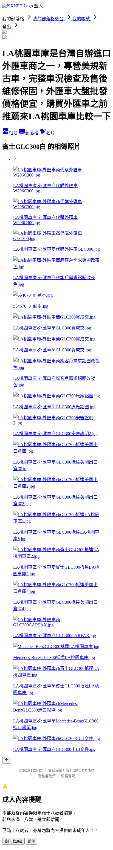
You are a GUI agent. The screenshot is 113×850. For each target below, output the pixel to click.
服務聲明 (68, 776)
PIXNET (37, 770)
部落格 (32, 133)
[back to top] (6, 760)
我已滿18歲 (13, 841)
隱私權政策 (47, 776)
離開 (31, 841)
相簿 (14, 133)
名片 (50, 133)
